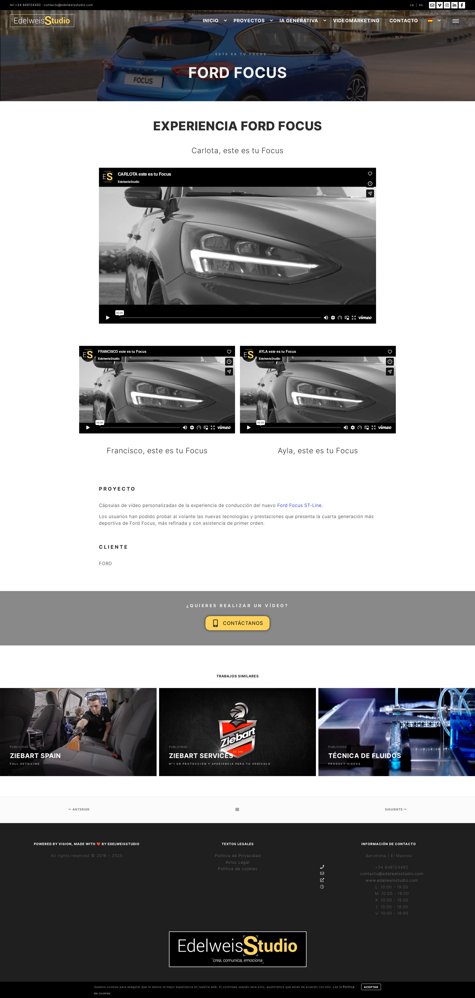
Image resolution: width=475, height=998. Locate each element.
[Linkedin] (454, 5)
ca (412, 5)
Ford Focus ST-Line (299, 505)
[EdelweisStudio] (42, 20)
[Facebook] (462, 5)
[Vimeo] (439, 5)
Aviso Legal (238, 862)
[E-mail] (432, 5)
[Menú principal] (455, 21)
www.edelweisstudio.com (392, 880)
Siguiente (394, 809)
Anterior (80, 809)
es (421, 5)
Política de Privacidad (238, 855)
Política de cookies (237, 868)
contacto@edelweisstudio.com (68, 5)
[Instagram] (447, 5)
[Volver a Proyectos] (237, 809)
